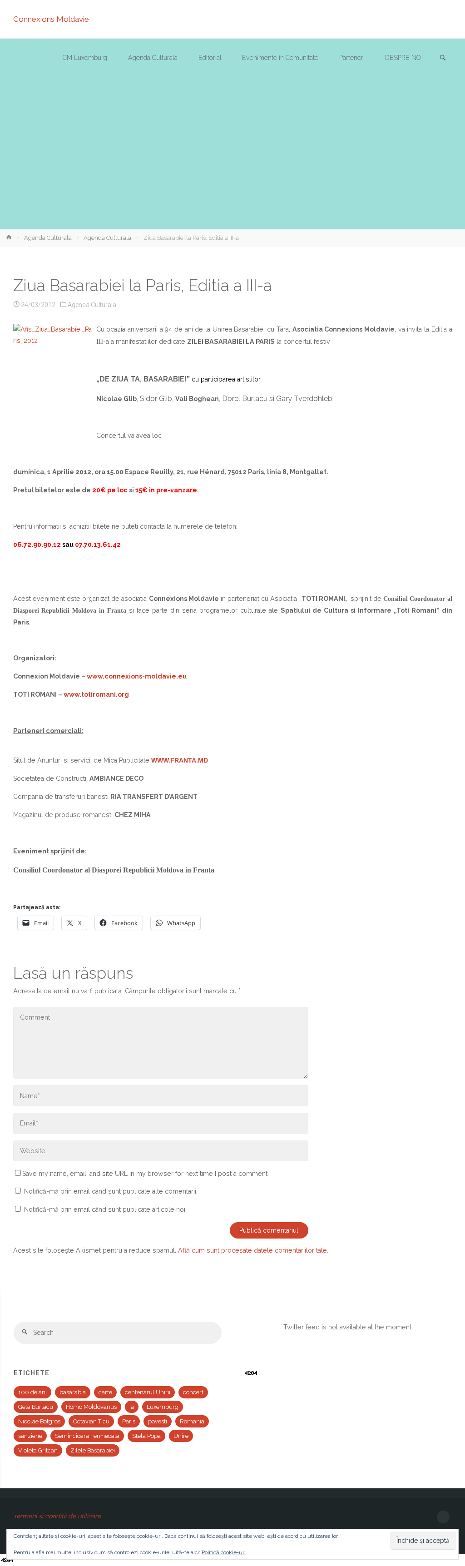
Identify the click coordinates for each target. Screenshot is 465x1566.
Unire (180, 1435)
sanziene (30, 1435)
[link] (443, 58)
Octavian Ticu (91, 1421)
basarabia (72, 1392)
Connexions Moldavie (51, 19)
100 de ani (32, 1392)
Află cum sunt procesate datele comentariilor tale (252, 1250)
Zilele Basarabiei (92, 1450)
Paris (128, 1421)
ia (131, 1406)
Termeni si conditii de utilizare (57, 1516)
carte (105, 1392)
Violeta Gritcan (38, 1450)
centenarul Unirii (147, 1392)
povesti (157, 1421)
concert (193, 1392)
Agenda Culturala (48, 237)
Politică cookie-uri (224, 1552)
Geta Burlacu (35, 1406)
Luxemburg (162, 1406)
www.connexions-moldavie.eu (137, 676)
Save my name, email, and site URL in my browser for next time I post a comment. (145, 1173)
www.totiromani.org (96, 694)
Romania (192, 1421)
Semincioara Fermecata (87, 1435)
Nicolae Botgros (39, 1421)
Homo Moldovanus (91, 1406)
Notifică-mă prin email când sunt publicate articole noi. (105, 1209)
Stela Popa (146, 1435)
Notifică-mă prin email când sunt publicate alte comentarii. (111, 1191)
